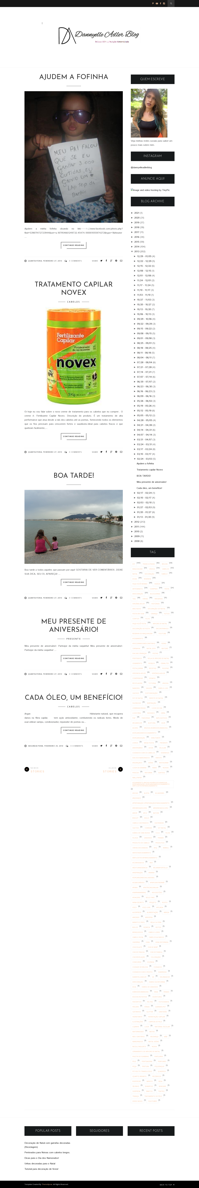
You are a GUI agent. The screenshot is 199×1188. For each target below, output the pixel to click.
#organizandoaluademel (143, 877)
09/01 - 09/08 (144, 338)
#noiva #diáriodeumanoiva (156, 728)
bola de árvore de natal (158, 658)
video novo (137, 1101)
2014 (136, 246)
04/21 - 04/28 (144, 425)
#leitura (151, 723)
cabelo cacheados (140, 823)
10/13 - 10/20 (144, 309)
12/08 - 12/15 (144, 271)
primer (161, 838)
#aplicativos (161, 718)
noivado (151, 713)
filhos (135, 838)
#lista (146, 793)
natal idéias (153, 1041)
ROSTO (165, 902)
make (154, 768)
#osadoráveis (138, 882)
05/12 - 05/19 (144, 410)
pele (134, 1061)
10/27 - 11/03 (144, 299)
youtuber (152, 1101)
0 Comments (75, 261)
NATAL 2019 (151, 648)
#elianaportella (160, 867)
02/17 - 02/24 (144, 493)
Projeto (152, 902)
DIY (133, 564)
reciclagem (137, 683)
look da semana (139, 768)
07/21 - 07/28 (144, 367)
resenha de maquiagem (142, 633)
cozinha (150, 962)
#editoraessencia (139, 867)
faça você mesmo (139, 584)
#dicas (135, 793)
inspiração (151, 703)
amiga (166, 912)
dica (134, 987)
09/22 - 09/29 (144, 324)
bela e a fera (155, 922)
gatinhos (136, 1012)
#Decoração (137, 594)
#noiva (165, 683)
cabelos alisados (156, 937)
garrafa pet (160, 1007)
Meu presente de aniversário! (152, 482)
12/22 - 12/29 (144, 261)
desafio (152, 678)
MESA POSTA (149, 743)
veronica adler (139, 673)
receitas (152, 668)
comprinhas (137, 678)
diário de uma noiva (141, 833)
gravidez (148, 838)
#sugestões (157, 892)
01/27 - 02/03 (144, 507)
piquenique (159, 1066)
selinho (135, 1086)
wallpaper (137, 777)
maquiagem (137, 569)
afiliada (159, 907)
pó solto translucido (142, 1071)
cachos (135, 693)
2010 (136, 531)
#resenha (159, 599)
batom (156, 813)
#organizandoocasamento (144, 733)
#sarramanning (139, 892)
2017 (136, 232)
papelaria (158, 1056)
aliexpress (136, 912)
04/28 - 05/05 (144, 420)
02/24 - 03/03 (144, 459)
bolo (146, 818)
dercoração (137, 982)
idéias (150, 763)
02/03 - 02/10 (144, 502)
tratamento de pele (153, 1096)
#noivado (136, 798)
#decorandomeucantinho (143, 643)
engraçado (137, 763)
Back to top (166, 1185)
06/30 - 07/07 (144, 381)
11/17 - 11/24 (144, 285)
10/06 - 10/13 (144, 314)
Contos (135, 618)
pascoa (135, 772)
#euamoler (137, 723)
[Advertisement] (33, 9)
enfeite (159, 758)
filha (167, 833)
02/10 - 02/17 (144, 498)
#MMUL (166, 848)
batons (165, 648)
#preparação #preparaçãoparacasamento (150, 803)
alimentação (152, 912)
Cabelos (73, 301)
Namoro (136, 688)
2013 (136, 251)
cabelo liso (163, 688)
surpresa (136, 1091)
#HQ (155, 848)
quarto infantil (139, 1076)
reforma (148, 772)
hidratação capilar (156, 1017)
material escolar (162, 1026)
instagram (163, 763)
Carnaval (136, 648)
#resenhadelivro (139, 808)
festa (166, 589)
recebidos (156, 1076)
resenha (147, 579)
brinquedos (137, 932)
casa (148, 942)
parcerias (146, 718)
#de (151, 863)
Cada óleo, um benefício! (74, 698)
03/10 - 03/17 (144, 454)
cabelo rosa (137, 937)
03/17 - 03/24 (144, 449)
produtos (159, 843)
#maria (151, 872)
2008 (137, 541)
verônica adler (158, 673)
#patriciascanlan (150, 887)
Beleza (165, 564)
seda (160, 1081)
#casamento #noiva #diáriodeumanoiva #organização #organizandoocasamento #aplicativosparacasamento (151, 784)
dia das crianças (139, 653)
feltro (150, 1002)
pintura (145, 1066)
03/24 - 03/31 (144, 444)
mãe (165, 1036)
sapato (149, 1081)
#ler (163, 723)
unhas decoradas (140, 848)
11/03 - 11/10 (143, 295)
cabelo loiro (154, 932)
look (147, 1026)
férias (146, 1007)
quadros (162, 1071)
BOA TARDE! (73, 476)
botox (158, 927)
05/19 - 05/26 (144, 406)
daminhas (162, 972)
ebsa (156, 992)
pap (133, 718)
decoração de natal (156, 609)
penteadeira (147, 1061)
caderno (136, 942)
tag (134, 599)
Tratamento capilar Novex (150, 469)
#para (135, 887)
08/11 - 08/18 (144, 353)
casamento (137, 663)
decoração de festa (141, 628)
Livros (135, 743)
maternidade (138, 1031)
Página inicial (32, 23)
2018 (136, 227)
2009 (137, 536)
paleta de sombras (140, 1056)
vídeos (152, 569)
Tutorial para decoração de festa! (41, 1169)
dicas (134, 579)
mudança (154, 1036)
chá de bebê (153, 947)
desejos (151, 663)
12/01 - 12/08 (144, 275)
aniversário (137, 748)
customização (151, 693)
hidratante (137, 1017)
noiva (154, 1046)
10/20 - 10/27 (144, 304)
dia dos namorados (141, 758)
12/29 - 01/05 (144, 256)
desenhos (165, 753)
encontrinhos (162, 628)
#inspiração (137, 872)
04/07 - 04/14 (144, 435)
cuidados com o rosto (142, 972)
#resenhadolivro (160, 808)
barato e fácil (138, 922)
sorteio (161, 772)
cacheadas (159, 823)
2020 (137, 218)
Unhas (145, 599)
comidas (148, 828)
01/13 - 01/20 (144, 517)
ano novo (136, 609)
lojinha (135, 1026)
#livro (135, 728)
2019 (136, 222)
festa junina (137, 668)
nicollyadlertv (139, 1046)
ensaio (166, 992)
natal (135, 574)
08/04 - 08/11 (144, 357)
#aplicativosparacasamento (144, 858)
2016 (136, 237)
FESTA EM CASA (138, 613)
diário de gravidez (150, 987)
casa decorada (161, 942)
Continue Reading (73, 245)
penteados (137, 658)
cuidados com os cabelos (143, 753)
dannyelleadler (139, 977)
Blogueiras (155, 594)
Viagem (149, 688)
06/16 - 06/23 (144, 391)
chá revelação (138, 957)
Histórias (155, 604)
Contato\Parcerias (56, 23)
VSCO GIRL (146, 907)
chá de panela (156, 952)
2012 (136, 522)
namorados (137, 1041)
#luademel (159, 793)
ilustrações (137, 1022)
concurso (136, 962)
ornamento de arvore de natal (146, 1051)
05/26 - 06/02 (144, 401)
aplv (145, 813)
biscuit (135, 818)
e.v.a (158, 833)
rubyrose (136, 1081)
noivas (166, 768)
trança (135, 1096)
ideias (163, 643)
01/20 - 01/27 (144, 512)
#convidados (138, 863)
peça (134, 1066)
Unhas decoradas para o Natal (39, 1163)
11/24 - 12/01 (144, 280)
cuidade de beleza (140, 967)
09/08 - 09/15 (144, 333)
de (153, 977)
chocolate (137, 947)
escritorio (157, 997)
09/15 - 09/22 (144, 328)
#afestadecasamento (141, 853)
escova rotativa (139, 997)
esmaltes (165, 663)
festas (155, 653)
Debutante (155, 738)
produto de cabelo (140, 843)
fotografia (164, 1002)
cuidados (158, 967)
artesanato (137, 589)
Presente (73, 638)
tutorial (152, 683)
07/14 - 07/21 (144, 372)
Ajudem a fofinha (73, 77)
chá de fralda (138, 952)
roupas (165, 668)
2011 (136, 526)
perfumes (162, 1061)
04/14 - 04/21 (144, 430)
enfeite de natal (156, 698)
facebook (136, 703)
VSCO (134, 907)
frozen (135, 1007)
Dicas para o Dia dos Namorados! (41, 1158)
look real (136, 713)
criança (154, 613)
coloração (156, 957)
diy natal (162, 828)
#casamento (137, 638)
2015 (136, 242)
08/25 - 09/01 (144, 343)
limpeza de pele (155, 1022)
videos (157, 584)
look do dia (157, 708)
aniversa (149, 917)
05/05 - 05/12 (144, 415)
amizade (135, 917)
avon (151, 748)
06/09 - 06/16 (144, 396)
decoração (149, 574)
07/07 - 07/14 (144, 377)
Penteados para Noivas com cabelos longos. (47, 1152)
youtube (162, 633)
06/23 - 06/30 (144, 386)
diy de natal (137, 698)
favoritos (136, 1002)
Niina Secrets (138, 902)
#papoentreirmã (157, 882)
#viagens (136, 897)
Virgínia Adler (138, 604)
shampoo (149, 1086)
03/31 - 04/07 (144, 439)
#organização (138, 738)
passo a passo (149, 564)
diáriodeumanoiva (140, 992)
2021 (136, 213)
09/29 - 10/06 (144, 319)
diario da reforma (157, 982)
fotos (166, 613)
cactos (135, 828)
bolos (135, 927)
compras (153, 589)
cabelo (164, 574)
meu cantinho (138, 1036)
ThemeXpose (47, 1184)
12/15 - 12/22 (144, 266)
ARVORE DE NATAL (160, 623)
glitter (149, 1012)
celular (162, 748)
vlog (147, 618)
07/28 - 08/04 (144, 362)
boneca (146, 927)
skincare (162, 1086)
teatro (161, 1091)
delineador (165, 977)
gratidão (163, 1012)
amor (134, 813)
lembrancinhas (139, 708)
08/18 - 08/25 (144, 348)
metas (152, 1031)
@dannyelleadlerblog (141, 167)
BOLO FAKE (150, 897)
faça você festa (139, 623)
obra (163, 713)
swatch (149, 1091)
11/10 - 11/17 (143, 290)
